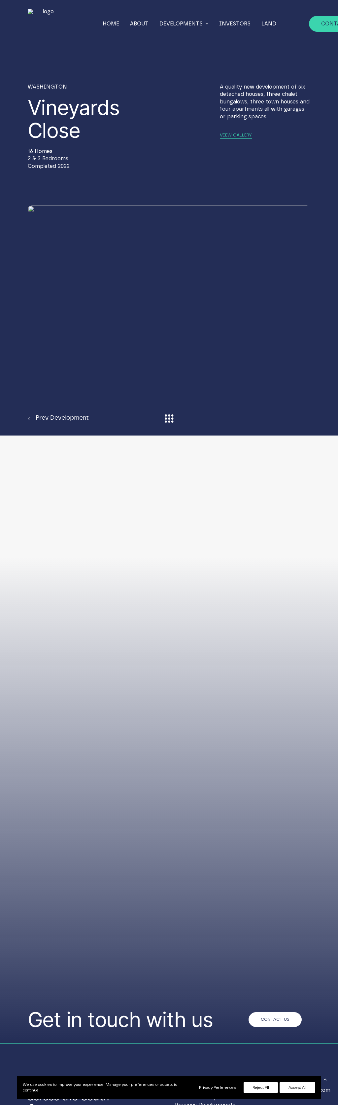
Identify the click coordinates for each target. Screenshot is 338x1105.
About (139, 23)
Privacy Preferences (217, 1087)
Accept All (297, 1087)
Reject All (261, 1087)
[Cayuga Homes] (46, 24)
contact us (275, 1019)
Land (268, 23)
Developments (181, 23)
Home (111, 23)
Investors (235, 23)
